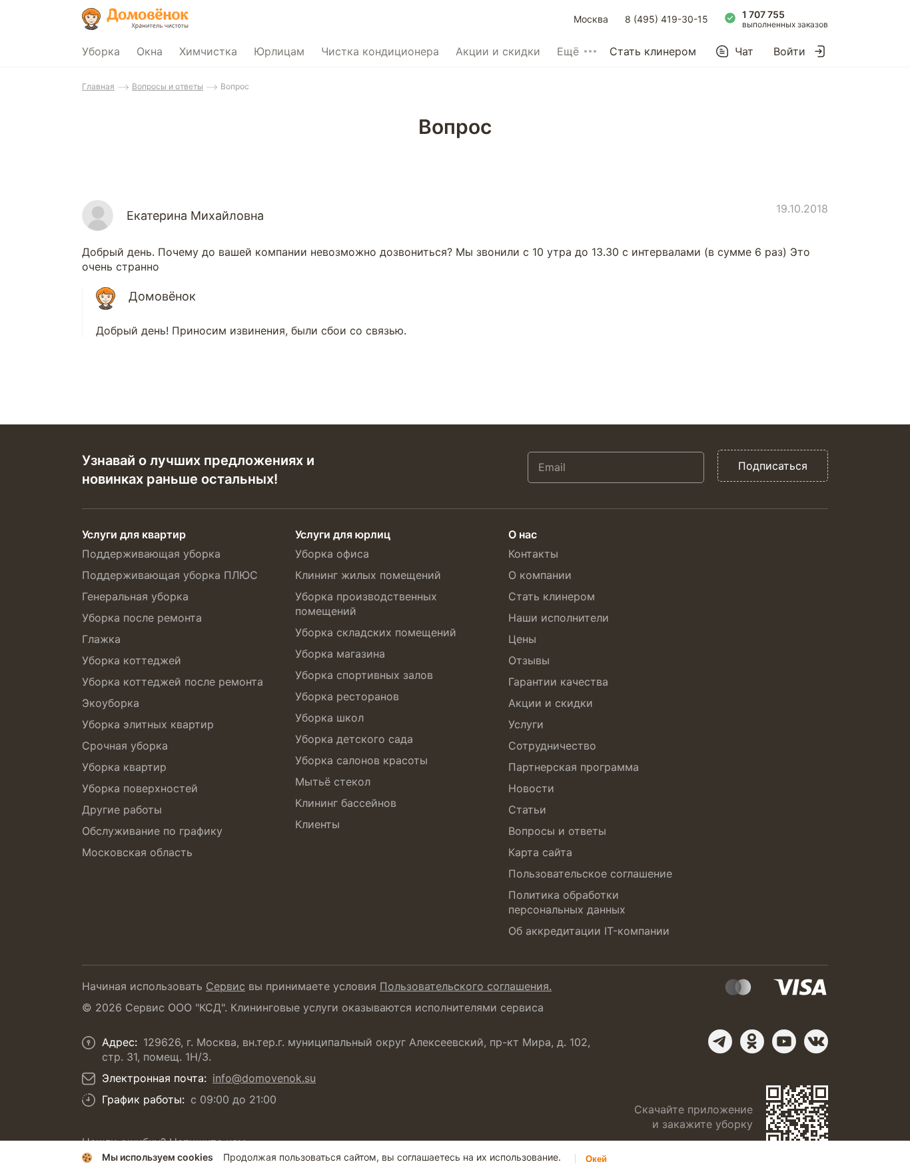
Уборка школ (329, 717)
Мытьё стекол (332, 781)
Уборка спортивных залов (364, 675)
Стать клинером (653, 51)
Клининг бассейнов (345, 803)
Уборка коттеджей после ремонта (172, 681)
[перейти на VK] (816, 1041)
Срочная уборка (125, 745)
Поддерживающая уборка (151, 553)
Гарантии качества (558, 681)
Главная (98, 86)
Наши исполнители (558, 617)
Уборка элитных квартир (148, 724)
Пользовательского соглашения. (466, 986)
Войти (789, 51)
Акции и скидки (498, 51)
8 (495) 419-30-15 (666, 19)
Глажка (101, 639)
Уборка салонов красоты (361, 760)
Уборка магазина (340, 653)
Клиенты (317, 824)
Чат (744, 51)
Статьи (527, 809)
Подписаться (772, 465)
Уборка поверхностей (140, 788)
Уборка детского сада (354, 739)
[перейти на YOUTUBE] (784, 1041)
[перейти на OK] (752, 1041)
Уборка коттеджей (131, 660)
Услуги (526, 724)
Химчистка (208, 51)
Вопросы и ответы (167, 86)
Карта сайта (540, 852)
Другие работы (122, 809)
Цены (522, 639)
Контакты (533, 553)
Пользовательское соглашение (590, 873)
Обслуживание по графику (152, 831)
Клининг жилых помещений (368, 575)
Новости (531, 788)
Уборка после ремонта (142, 617)
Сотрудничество (552, 745)
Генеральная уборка (135, 596)
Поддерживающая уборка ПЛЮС (170, 575)
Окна (150, 51)
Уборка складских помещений (375, 632)
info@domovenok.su (264, 1078)
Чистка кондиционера (380, 51)
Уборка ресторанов (347, 696)
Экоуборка (110, 703)
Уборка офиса (332, 553)
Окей (596, 1159)
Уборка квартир (124, 767)
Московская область (137, 852)
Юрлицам (279, 51)
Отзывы (529, 660)
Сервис (225, 986)
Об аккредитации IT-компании (589, 930)
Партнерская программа (573, 767)
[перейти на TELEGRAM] (720, 1041)
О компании (540, 575)
